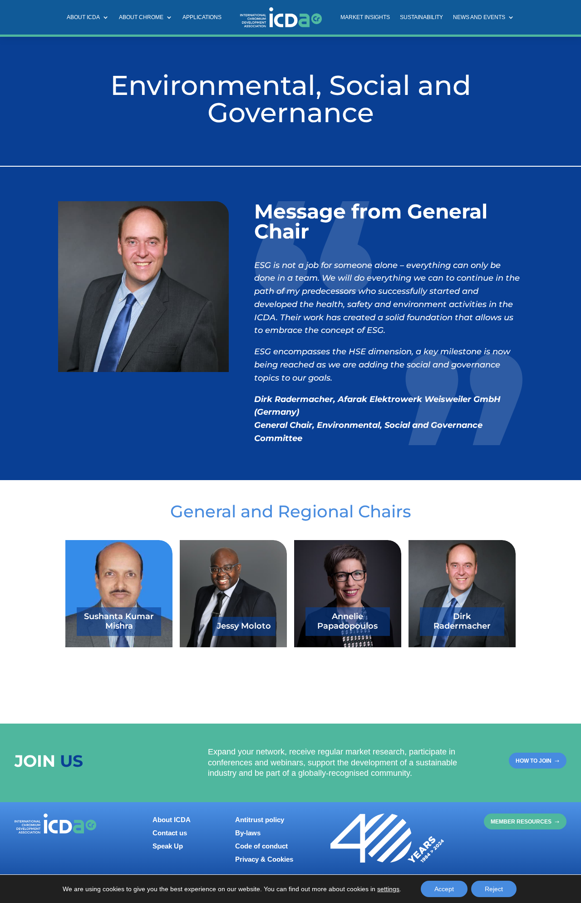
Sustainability (421, 17)
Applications (202, 17)
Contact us (170, 833)
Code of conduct (261, 846)
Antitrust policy (259, 820)
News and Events (479, 17)
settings (388, 889)
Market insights (365, 17)
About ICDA (83, 17)
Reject (494, 889)
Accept (444, 889)
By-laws (248, 833)
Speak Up (168, 846)
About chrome (141, 17)
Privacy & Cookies (264, 859)
